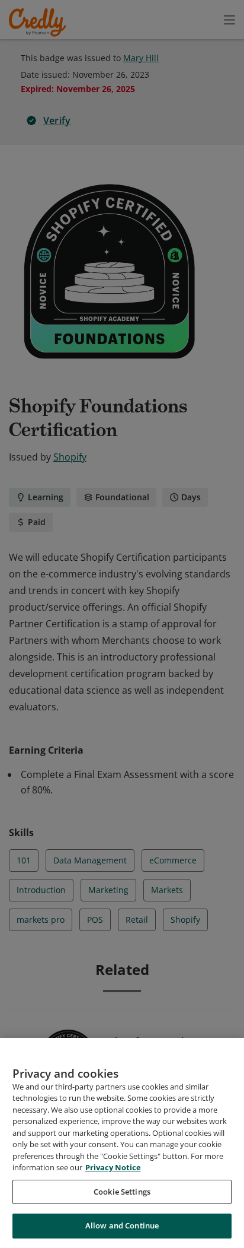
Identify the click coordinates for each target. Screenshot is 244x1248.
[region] (122, 1143)
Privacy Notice (113, 1167)
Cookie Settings (122, 1191)
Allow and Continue (122, 1225)
